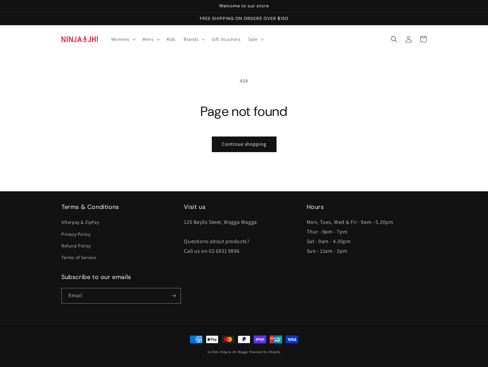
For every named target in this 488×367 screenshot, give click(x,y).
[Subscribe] (173, 296)
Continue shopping (244, 144)
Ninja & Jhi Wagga (234, 352)
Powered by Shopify (265, 352)
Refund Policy (76, 246)
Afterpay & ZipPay (80, 222)
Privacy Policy (75, 234)
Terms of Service (78, 257)
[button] (123, 39)
